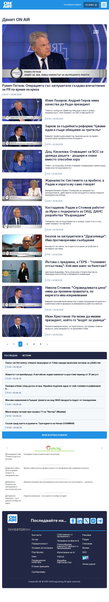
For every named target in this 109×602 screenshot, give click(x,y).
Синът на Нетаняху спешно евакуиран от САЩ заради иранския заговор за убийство (53, 363)
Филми (85, 548)
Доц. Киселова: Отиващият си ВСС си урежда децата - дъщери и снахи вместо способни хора (74, 155)
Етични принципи (40, 566)
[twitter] (86, 521)
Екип (34, 556)
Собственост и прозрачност (64, 535)
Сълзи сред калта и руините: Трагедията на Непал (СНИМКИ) (39, 423)
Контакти (36, 535)
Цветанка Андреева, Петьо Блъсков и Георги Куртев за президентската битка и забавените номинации (71, 273)
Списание (87, 544)
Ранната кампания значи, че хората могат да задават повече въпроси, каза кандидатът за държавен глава (73, 327)
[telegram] (100, 521)
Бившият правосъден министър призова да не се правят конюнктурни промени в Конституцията (71, 137)
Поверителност (40, 544)
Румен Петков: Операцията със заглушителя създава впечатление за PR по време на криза (53, 87)
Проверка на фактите (68, 541)
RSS (84, 552)
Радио (85, 539)
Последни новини (72, 5)
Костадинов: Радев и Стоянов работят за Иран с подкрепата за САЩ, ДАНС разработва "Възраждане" (75, 211)
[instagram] (93, 521)
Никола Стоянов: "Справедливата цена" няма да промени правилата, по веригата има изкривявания (76, 291)
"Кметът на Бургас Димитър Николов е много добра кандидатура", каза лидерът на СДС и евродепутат (70, 111)
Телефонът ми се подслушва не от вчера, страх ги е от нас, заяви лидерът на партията (73, 222)
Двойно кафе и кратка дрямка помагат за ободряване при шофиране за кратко (56, 468)
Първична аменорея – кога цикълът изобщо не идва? (45, 496)
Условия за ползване (42, 548)
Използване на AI (66, 552)
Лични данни (88, 564)
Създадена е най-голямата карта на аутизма (42, 454)
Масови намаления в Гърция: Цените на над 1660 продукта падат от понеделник (50, 400)
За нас (35, 539)
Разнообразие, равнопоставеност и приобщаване (67, 546)
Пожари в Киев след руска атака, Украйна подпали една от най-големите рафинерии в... (53, 387)
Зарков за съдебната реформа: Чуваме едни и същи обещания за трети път (75, 128)
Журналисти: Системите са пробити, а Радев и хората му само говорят (74, 182)
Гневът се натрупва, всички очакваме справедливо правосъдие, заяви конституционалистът (75, 166)
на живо (90, 5)
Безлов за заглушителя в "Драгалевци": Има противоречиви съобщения (75, 238)
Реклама (86, 535)
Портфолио (37, 552)
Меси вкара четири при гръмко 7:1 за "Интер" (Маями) (35, 412)
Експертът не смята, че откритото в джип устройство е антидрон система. (71, 247)
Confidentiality (38, 572)
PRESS (60, 557)
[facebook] (73, 521)
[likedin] (80, 521)
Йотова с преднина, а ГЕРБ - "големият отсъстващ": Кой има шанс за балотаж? (76, 264)
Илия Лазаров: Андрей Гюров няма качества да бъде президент (72, 102)
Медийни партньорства (64, 561)
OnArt (85, 558)
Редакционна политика (38, 561)
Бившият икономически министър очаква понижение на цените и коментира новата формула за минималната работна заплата (75, 302)
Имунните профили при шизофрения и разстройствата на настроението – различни (58, 482)
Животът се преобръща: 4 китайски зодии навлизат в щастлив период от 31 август (52, 374)
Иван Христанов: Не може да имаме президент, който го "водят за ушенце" (75, 318)
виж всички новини (54, 435)
